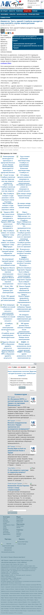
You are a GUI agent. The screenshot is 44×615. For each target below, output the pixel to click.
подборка (15, 150)
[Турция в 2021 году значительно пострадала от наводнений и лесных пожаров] (9, 212)
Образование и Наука (8, 525)
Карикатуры (19, 521)
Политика (19, 11)
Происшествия (33, 14)
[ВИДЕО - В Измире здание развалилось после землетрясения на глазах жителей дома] (24, 342)
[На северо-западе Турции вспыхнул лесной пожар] (24, 193)
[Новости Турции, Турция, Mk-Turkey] (22, 541)
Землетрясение (8, 148)
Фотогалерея (6, 532)
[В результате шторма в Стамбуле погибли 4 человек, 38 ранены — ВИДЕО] (24, 249)
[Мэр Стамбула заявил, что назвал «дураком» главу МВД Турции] (9, 230)
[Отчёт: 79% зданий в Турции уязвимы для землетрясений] (9, 286)
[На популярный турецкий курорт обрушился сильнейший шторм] (9, 249)
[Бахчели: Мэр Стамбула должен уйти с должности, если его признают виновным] (24, 230)
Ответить (22, 387)
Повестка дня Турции (15, 483)
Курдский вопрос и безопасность (21, 385)
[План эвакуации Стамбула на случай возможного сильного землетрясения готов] (9, 305)
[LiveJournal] (11, 33)
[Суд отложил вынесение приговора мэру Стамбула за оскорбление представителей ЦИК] (24, 156)
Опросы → (32, 390)
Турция (3, 150)
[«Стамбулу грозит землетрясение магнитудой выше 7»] (9, 323)
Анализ (5, 528)
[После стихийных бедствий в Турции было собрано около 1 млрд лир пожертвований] (24, 268)
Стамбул (39, 148)
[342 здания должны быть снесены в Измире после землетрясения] (24, 323)
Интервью (5, 529)
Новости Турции (31, 148)
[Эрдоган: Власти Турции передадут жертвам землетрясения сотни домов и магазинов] (9, 268)
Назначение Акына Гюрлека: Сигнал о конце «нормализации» (18, 488)
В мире (5, 523)
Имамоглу (16, 148)
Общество (27, 11)
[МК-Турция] (13, 4)
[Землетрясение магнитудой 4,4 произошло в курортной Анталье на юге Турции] (9, 156)
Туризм (34, 11)
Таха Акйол (11, 468)
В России (5, 520)
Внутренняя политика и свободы (21, 383)
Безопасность (22, 14)
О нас (18, 531)
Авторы (18, 527)
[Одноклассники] (6, 33)
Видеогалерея (6, 534)
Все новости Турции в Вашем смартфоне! (13, 557)
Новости (12, 11)
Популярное (6, 521)
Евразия (5, 518)
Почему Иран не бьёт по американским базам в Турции (17, 450)
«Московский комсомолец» (9, 562)
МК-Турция (4, 11)
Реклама (18, 534)
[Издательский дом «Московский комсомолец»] (8, 545)
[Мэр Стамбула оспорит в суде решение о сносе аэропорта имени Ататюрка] (9, 193)
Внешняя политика (16, 380)
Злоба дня (5, 531)
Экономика (4, 14)
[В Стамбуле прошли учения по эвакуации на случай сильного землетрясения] (24, 175)
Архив (18, 536)
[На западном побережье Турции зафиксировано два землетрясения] (24, 305)
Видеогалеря (19, 520)
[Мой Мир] (8, 33)
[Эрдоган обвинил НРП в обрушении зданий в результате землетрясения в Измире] (9, 342)
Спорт (4, 526)
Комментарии (5, 17)
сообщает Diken (6, 63)
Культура (13, 14)
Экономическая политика (18, 378)
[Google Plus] (13, 33)
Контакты (18, 533)
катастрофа (8, 150)
